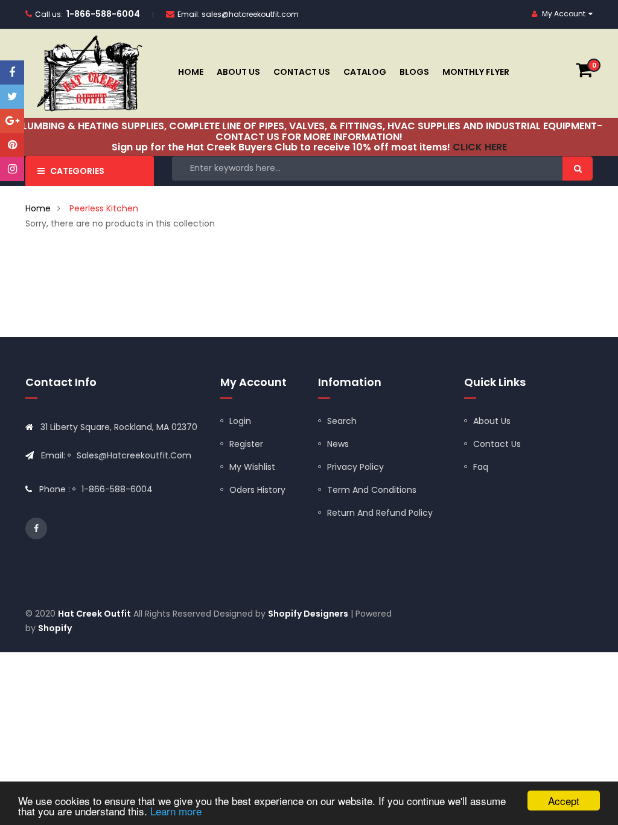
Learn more (176, 810)
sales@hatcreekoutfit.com (250, 14)
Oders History (257, 490)
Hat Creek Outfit (94, 614)
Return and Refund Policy (380, 513)
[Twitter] (12, 97)
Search (342, 421)
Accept (563, 800)
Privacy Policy (355, 467)
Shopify (55, 628)
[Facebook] (12, 72)
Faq (480, 467)
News (338, 444)
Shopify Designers (308, 614)
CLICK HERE (480, 147)
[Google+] (12, 121)
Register (246, 444)
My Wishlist (252, 467)
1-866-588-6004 (103, 14)
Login (240, 421)
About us (492, 421)
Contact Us (497, 444)
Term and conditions (371, 490)
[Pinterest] (12, 145)
